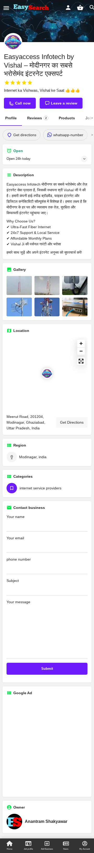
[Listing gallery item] (19, 285)
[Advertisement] (47, 746)
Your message (18, 602)
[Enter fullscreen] (81, 361)
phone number (19, 559)
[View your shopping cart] (80, 7)
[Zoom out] (81, 351)
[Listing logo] (13, 42)
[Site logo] (32, 8)
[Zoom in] (81, 343)
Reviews (37, 118)
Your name (16, 517)
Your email (15, 538)
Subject (13, 581)
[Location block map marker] (47, 373)
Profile (11, 118)
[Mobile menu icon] (6, 8)
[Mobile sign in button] (68, 7)
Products (67, 118)
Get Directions (72, 422)
